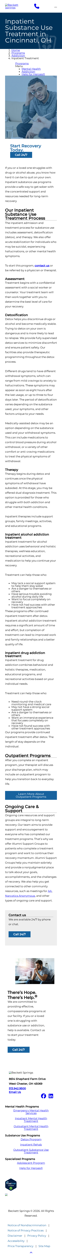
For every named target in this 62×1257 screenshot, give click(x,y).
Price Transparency (20, 1246)
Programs (18, 52)
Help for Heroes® (33, 74)
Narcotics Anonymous (20, 895)
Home (15, 50)
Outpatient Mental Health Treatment (31, 1127)
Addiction (18, 55)
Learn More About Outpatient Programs (31, 795)
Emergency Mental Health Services (31, 1112)
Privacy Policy (36, 1235)
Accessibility (16, 1241)
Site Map (44, 1246)
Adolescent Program (31, 1163)
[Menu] (55, 7)
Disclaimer (15, 1235)
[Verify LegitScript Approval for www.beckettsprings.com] (31, 1184)
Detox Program (31, 1139)
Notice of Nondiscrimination (27, 1225)
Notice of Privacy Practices (26, 1230)
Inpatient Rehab (31, 1144)
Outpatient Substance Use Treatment (31, 1151)
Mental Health (31, 68)
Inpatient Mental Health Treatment (31, 1119)
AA (50, 891)
